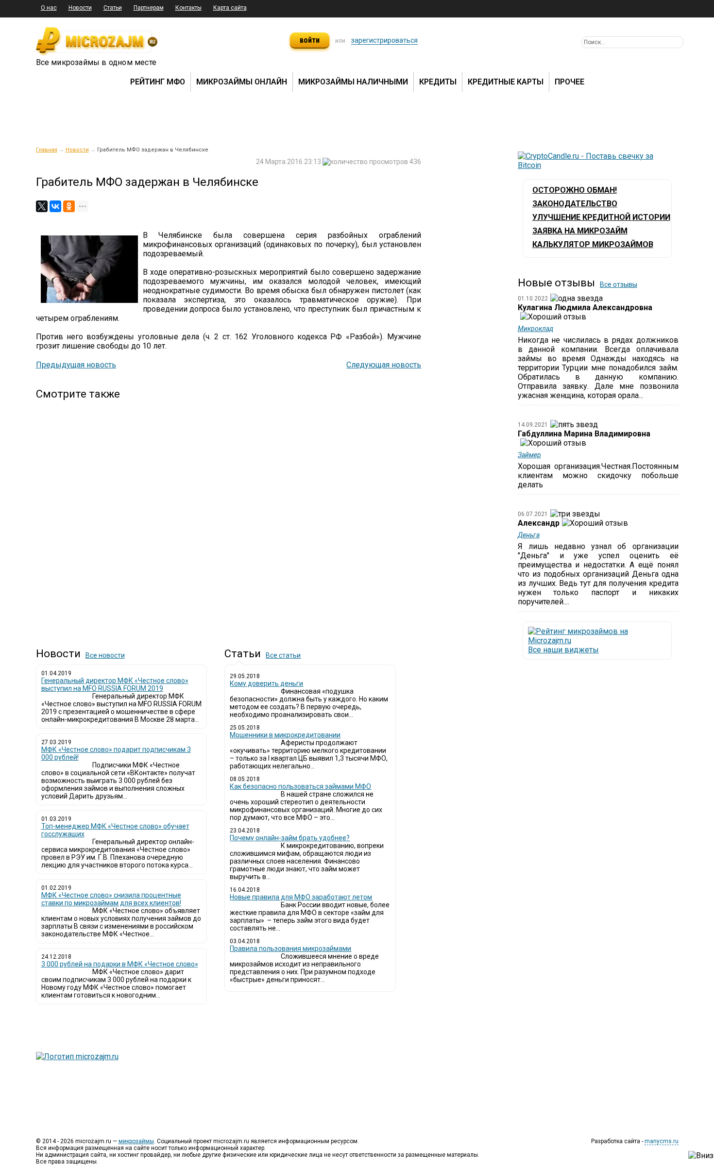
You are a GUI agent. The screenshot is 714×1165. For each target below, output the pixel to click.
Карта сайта (230, 7)
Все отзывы (618, 284)
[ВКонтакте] (55, 206)
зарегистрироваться (384, 40)
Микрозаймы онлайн (241, 81)
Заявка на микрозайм (580, 230)
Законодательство (574, 203)
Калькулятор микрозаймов (592, 244)
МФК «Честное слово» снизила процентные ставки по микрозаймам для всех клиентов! (111, 899)
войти (310, 40)
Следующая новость (383, 364)
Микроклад (535, 329)
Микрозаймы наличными (353, 81)
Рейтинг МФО (157, 81)
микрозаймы (136, 1141)
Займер (529, 455)
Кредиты (438, 81)
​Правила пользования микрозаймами (290, 948)
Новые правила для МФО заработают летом (301, 897)
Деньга (529, 535)
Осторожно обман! (574, 190)
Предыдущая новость (76, 364)
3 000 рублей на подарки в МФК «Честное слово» (119, 964)
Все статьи (283, 655)
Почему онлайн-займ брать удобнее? (290, 838)
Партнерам (149, 7)
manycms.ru (662, 1141)
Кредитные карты (506, 81)
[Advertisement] (229, 515)
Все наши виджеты (563, 649)
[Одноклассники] (69, 206)
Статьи (112, 7)
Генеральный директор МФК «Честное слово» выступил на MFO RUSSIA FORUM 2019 (114, 684)
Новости (80, 7)
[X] (42, 206)
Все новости (105, 655)
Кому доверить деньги (266, 683)
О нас (49, 7)
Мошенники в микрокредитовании (285, 735)
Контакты (188, 7)
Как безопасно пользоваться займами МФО (300, 786)
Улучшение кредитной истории (601, 217)
